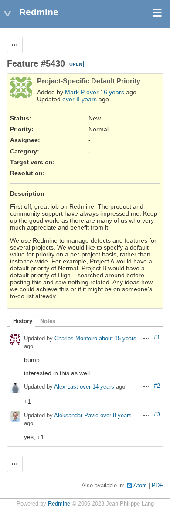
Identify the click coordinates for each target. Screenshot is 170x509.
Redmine (59, 504)
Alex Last (66, 387)
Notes (47, 321)
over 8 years (79, 99)
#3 (157, 415)
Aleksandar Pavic (76, 416)
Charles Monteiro (75, 339)
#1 (157, 338)
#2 (157, 386)
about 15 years (117, 339)
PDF (157, 485)
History (22, 321)
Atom (140, 485)
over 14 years (97, 387)
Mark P (75, 92)
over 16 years (105, 92)
